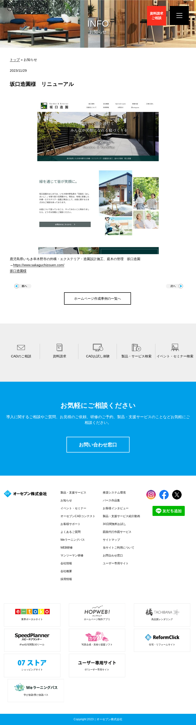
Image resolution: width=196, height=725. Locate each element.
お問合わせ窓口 (113, 555)
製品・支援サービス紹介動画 (121, 516)
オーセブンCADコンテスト (77, 516)
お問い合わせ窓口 (98, 444)
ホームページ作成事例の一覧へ (97, 298)
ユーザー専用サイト (116, 563)
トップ (15, 60)
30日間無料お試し (114, 524)
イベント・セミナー (73, 508)
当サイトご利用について (118, 547)
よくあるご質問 (70, 532)
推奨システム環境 (114, 492)
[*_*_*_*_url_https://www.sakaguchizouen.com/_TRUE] (98, 253)
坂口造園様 (18, 271)
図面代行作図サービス (117, 532)
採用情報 (66, 579)
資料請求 (156, 15)
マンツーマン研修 (71, 555)
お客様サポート (70, 524)
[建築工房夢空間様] (23, 287)
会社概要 (66, 571)
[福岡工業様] (174, 287)
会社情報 (66, 563)
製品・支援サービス (73, 492)
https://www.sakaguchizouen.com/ (38, 265)
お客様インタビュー (116, 508)
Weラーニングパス (72, 539)
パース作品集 (111, 500)
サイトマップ (111, 539)
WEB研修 (66, 547)
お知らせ (66, 500)
